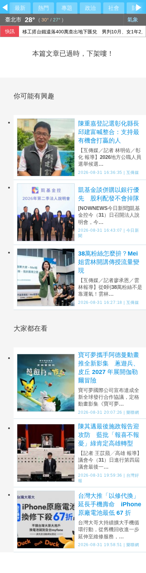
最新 (20, 8)
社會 (113, 8)
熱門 (43, 8)
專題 (66, 8)
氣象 (133, 19)
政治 (90, 8)
